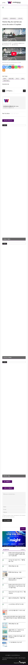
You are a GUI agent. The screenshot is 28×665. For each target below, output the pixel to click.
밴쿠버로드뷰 (12, 18)
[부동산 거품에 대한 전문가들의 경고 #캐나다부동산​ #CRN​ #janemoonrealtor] (14, 182)
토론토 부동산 (6, 80)
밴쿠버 (5, 78)
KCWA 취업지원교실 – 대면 (15, 572)
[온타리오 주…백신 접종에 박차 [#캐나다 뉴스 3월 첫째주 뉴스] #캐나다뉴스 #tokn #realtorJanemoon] (14, 301)
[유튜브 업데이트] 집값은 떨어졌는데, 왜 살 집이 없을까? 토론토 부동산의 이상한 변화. (17, 554)
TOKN (5, 125)
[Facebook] (3, 67)
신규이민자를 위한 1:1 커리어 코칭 (17, 610)
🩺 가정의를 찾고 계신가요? (15, 642)
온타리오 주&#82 (7, 357)
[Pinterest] (13, 67)
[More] (3, 70)
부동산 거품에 (6, 239)
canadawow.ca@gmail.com (18, 43)
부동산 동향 (11, 78)
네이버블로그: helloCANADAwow (12, 655)
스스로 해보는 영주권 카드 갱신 (16, 604)
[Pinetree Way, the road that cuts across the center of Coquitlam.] (6, 100)
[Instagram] (19, 67)
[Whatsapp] (16, 67)
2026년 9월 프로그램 (13, 566)
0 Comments (6, 44)
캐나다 (17, 78)
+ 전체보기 (22, 549)
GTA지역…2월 (6, 476)
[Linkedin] (10, 67)
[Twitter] (7, 67)
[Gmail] (22, 67)
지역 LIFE (20, 18)
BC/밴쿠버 (5, 18)
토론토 (22, 78)
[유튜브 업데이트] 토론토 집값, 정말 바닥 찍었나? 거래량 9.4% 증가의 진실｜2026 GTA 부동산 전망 (15, 618)
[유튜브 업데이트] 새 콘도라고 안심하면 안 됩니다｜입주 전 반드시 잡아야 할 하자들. (17, 586)
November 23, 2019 (7, 43)
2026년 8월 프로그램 (13, 623)
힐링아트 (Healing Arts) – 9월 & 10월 (17, 598)
